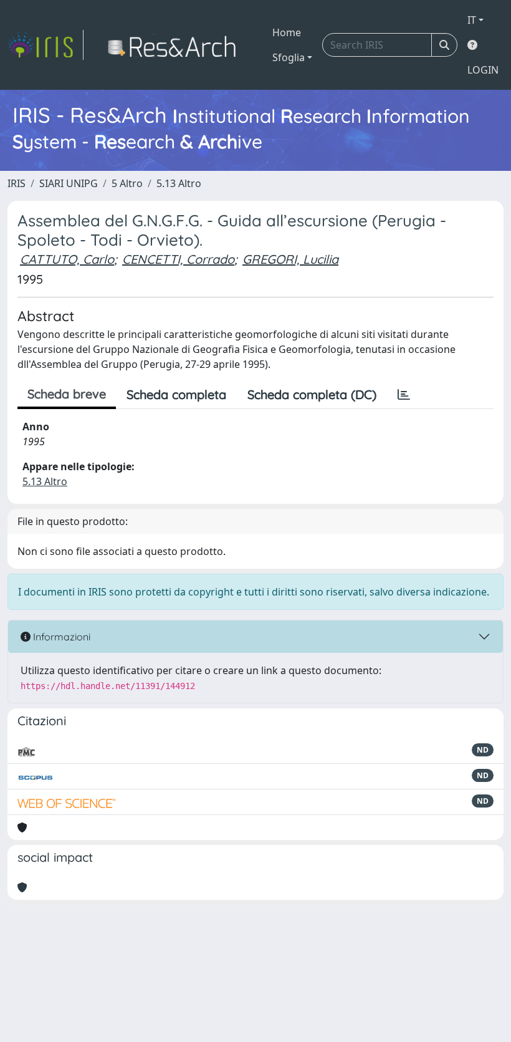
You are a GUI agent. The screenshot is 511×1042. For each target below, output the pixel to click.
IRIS (16, 183)
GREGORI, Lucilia (290, 259)
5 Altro (127, 183)
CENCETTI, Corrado (178, 259)
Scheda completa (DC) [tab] (311, 394)
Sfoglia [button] (288, 57)
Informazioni (60, 636)
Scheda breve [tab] (66, 394)
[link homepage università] (175, 45)
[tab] (404, 395)
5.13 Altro (178, 183)
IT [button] (471, 20)
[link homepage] (45, 45)
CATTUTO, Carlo (67, 259)
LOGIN (483, 70)
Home (286, 32)
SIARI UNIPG (68, 183)
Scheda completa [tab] (176, 394)
